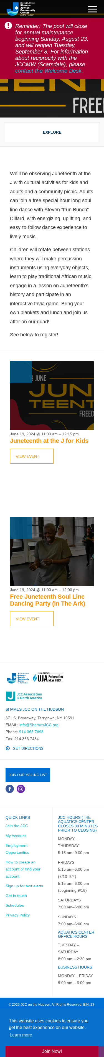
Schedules (15, 905)
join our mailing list (28, 775)
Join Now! (52, 1051)
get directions (28, 748)
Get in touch (16, 895)
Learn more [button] (21, 1035)
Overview (52, 132)
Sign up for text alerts (24, 886)
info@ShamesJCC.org (39, 725)
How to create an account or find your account (23, 869)
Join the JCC (17, 826)
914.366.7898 (31, 732)
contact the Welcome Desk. (49, 71)
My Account (16, 836)
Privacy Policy (18, 915)
